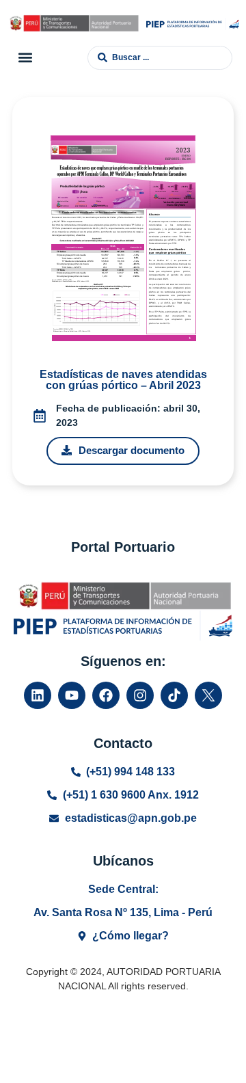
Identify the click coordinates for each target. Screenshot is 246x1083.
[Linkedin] (37, 695)
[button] (25, 57)
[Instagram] (140, 695)
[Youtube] (71, 695)
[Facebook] (106, 695)
